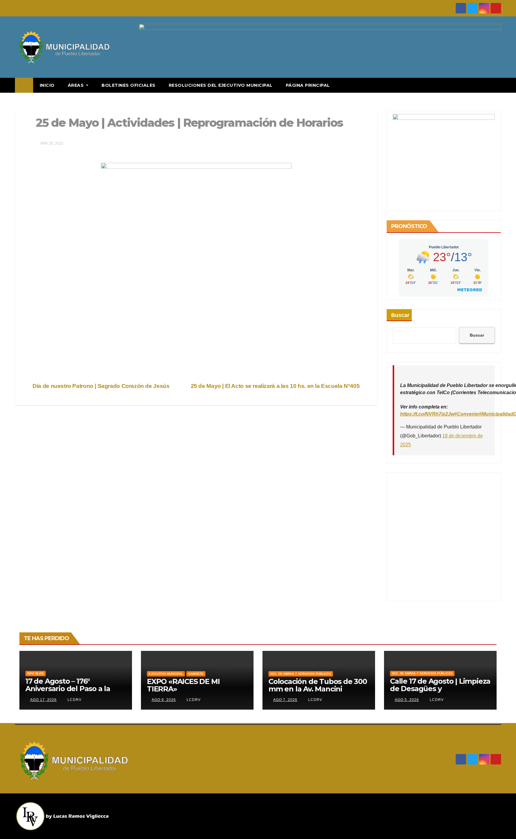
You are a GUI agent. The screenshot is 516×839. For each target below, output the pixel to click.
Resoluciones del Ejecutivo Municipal (221, 85)
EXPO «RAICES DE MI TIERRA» (183, 685)
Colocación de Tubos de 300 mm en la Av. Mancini (317, 685)
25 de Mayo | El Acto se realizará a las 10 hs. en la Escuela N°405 (276, 386)
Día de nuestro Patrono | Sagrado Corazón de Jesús (100, 386)
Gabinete (196, 673)
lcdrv (74, 700)
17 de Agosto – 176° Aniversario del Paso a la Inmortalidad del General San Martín (69, 692)
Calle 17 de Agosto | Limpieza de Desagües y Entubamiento (440, 688)
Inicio (47, 85)
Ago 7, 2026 (285, 700)
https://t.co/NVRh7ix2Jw (427, 414)
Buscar (400, 315)
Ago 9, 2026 (164, 700)
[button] (497, 85)
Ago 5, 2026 (407, 700)
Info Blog (35, 673)
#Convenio (466, 414)
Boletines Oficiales (129, 85)
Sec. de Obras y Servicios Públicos (300, 673)
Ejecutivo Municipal (166, 673)
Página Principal (308, 85)
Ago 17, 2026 (43, 700)
